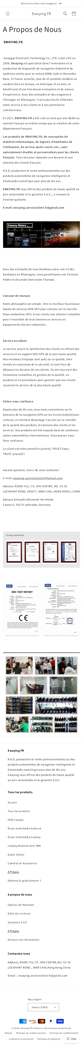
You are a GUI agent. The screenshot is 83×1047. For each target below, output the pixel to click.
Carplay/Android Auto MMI (24, 845)
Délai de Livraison (19, 913)
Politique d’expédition (48, 1039)
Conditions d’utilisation (21, 1039)
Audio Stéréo (16, 854)
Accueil (12, 802)
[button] (7, 13)
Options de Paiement (21, 905)
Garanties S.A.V (17, 922)
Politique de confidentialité (64, 1033)
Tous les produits (19, 811)
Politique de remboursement (31, 1033)
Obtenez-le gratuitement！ (25, 880)
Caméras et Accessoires (22, 863)
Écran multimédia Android (24, 828)
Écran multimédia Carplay (24, 837)
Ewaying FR (26, 1028)
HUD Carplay (16, 819)
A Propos (13, 872)
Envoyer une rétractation (23, 939)
